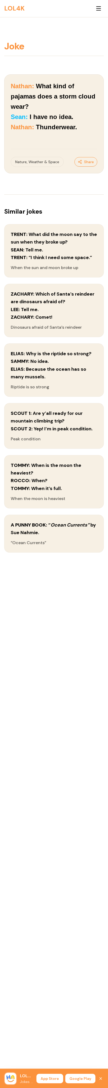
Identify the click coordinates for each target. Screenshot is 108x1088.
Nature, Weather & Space (37, 161)
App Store (50, 1078)
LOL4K (14, 8)
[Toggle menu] (98, 8)
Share (89, 161)
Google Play (80, 1078)
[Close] (101, 1078)
